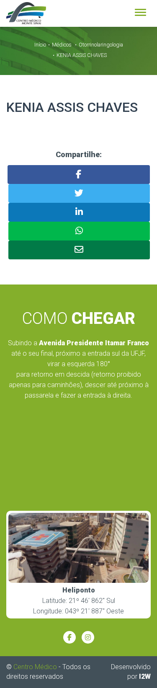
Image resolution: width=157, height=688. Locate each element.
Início (40, 44)
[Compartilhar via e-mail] (79, 250)
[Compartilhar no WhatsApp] (79, 231)
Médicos (62, 44)
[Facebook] (69, 637)
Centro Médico (35, 667)
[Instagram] (88, 637)
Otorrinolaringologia (101, 44)
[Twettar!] (79, 193)
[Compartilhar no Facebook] (79, 174)
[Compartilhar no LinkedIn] (79, 212)
